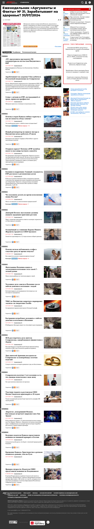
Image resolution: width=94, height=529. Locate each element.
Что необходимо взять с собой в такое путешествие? (21, 123)
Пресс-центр (26, 493)
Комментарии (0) (18, 65)
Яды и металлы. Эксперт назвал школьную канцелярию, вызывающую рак (80, 18)
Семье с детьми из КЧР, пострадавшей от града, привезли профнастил (23, 98)
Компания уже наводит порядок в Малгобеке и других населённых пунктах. (22, 139)
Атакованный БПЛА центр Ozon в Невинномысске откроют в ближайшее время (77, 49)
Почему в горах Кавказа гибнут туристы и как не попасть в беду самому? (23, 117)
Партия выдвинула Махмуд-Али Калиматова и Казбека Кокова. (22, 68)
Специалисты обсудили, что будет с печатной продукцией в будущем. (24, 442)
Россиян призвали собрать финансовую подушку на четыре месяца (80, 104)
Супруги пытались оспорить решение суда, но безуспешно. (24, 364)
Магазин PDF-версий (45, 493)
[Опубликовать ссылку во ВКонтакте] (12, 72)
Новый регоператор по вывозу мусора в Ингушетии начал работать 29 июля (22, 133)
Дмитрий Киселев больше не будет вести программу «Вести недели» (80, 99)
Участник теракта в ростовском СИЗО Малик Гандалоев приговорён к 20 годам (23, 393)
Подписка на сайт (13, 495)
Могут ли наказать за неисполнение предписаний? (21, 201)
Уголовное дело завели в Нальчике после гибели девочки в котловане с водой (23, 285)
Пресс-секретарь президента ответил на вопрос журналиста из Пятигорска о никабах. (24, 220)
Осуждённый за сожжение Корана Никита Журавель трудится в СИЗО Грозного (23, 231)
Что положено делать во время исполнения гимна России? (24, 196)
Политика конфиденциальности (69, 495)
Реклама (35, 493)
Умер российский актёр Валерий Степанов (79, 89)
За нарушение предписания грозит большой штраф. (21, 308)
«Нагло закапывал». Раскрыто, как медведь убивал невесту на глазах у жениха (79, 33)
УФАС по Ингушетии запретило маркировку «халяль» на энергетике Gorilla (24, 302)
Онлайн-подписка (30, 46)
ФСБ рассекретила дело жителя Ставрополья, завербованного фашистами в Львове (24, 340)
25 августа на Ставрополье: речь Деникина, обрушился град (77, 63)
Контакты (23, 495)
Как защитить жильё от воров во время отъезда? (20, 256)
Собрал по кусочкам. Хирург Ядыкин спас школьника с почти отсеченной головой (80, 13)
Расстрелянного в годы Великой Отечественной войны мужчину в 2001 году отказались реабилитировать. (22, 347)
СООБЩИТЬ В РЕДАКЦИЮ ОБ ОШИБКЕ (18, 497)
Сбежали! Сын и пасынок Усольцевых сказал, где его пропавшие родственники (78, 28)
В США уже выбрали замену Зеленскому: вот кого (80, 112)
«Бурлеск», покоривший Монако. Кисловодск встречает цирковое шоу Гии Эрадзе (23, 414)
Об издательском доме (14, 493)
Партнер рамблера (23, 522)
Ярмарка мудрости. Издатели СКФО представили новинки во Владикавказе (22, 470)
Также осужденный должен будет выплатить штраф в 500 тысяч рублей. (23, 399)
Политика (14, 204)
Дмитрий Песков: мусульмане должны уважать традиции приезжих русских (22, 214)
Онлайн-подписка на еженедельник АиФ (65, 493)
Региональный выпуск (29, 52)
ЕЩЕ (17, 72)
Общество (14, 125)
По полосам (7, 52)
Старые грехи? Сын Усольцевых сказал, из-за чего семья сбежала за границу (80, 38)
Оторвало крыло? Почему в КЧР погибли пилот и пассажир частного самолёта (23, 150)
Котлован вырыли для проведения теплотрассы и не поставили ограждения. (21, 291)
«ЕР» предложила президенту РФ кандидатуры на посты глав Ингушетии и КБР (23, 61)
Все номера (58, 46)
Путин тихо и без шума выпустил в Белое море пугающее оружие (79, 109)
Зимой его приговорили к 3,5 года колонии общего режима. (24, 236)
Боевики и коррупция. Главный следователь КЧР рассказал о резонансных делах (24, 173)
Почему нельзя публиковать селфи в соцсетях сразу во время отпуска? (21, 250)
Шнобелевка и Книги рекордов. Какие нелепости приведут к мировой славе (77, 71)
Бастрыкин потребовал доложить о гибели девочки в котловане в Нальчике (24, 319)
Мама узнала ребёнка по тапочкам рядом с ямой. (20, 276)
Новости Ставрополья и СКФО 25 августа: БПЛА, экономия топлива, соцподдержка (77, 56)
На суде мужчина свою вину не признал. (18, 382)
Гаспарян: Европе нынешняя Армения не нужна (80, 94)
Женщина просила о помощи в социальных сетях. (21, 104)
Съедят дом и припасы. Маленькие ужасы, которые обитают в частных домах (77, 78)
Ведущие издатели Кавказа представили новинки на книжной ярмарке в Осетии (23, 436)
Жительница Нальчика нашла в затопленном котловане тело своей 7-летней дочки (21, 269)
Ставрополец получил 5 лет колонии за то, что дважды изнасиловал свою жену (24, 376)
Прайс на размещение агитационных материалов (42, 495)
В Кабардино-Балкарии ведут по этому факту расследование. (24, 325)
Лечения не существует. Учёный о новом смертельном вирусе (80, 22)
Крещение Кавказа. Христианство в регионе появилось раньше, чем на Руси (24, 453)
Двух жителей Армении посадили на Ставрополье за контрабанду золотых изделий (21, 357)
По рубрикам (16, 52)
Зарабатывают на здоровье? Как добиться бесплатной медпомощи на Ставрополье (23, 78)
